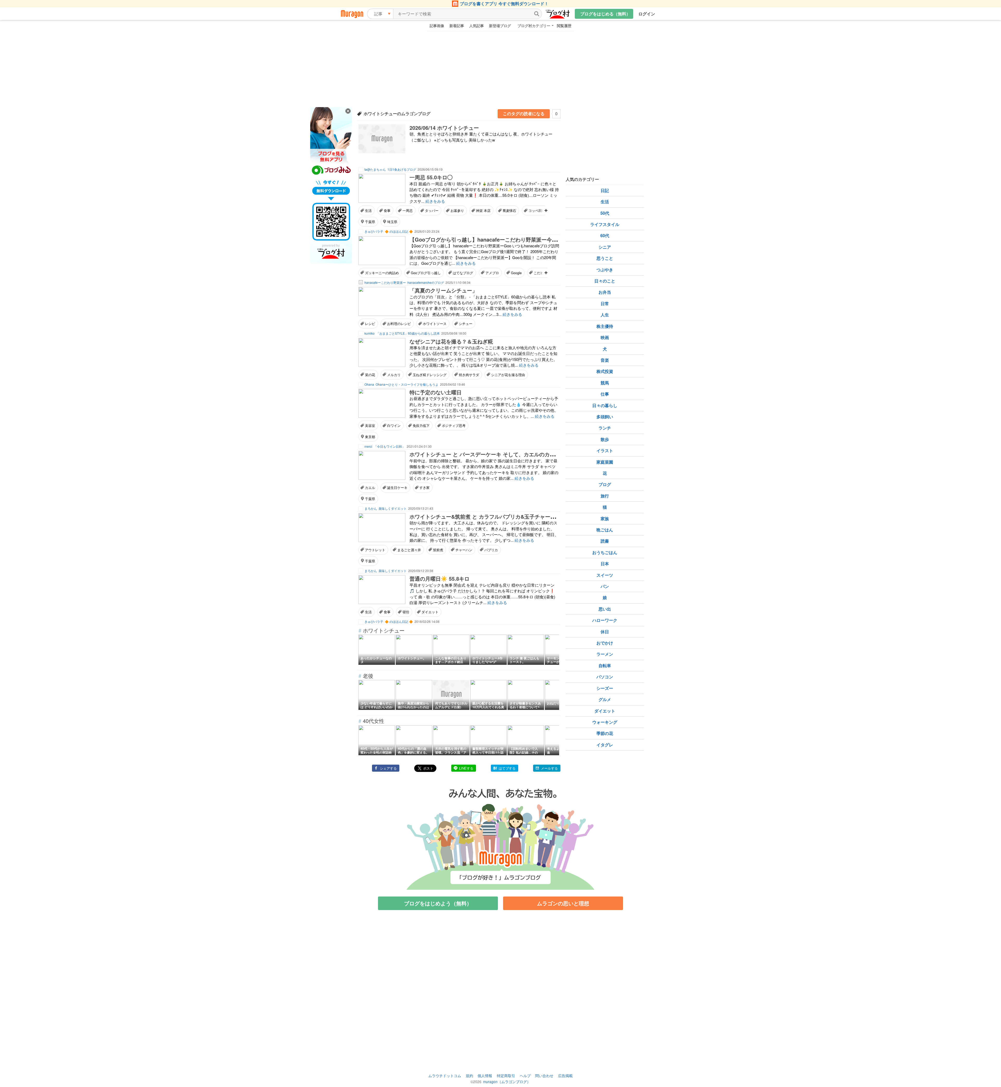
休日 (605, 632)
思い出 (605, 609)
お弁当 (605, 292)
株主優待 (604, 326)
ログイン (646, 14)
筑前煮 (438, 549)
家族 (605, 518)
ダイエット (430, 611)
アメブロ (492, 272)
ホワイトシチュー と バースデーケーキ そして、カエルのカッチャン (490, 454)
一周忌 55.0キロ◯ (431, 177)
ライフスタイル (604, 224)
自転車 (605, 665)
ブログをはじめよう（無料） (438, 903)
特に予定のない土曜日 (436, 392)
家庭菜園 (604, 462)
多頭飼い (604, 417)
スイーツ (604, 575)
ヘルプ (525, 1075)
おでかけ (604, 643)
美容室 (370, 425)
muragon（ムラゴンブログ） (506, 1081)
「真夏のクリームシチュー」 (443, 290)
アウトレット (375, 549)
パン (605, 586)
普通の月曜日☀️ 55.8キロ (439, 578)
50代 (604, 213)
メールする (549, 768)
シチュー (465, 323)
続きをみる (435, 201)
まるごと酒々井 (409, 549)
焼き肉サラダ (469, 374)
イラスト (604, 450)
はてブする (507, 768)
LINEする (466, 768)
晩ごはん (604, 530)
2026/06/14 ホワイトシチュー (444, 127)
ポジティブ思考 (454, 425)
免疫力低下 (421, 425)
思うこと (604, 258)
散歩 (605, 439)
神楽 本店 (483, 210)
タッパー (431, 210)
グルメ (605, 699)
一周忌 (407, 210)
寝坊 (405, 611)
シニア (605, 247)
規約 (469, 1075)
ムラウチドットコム (444, 1075)
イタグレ (604, 745)
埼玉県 (392, 221)
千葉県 (370, 221)
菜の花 (370, 374)
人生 (605, 315)
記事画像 (437, 25)
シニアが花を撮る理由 (508, 374)
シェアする (388, 768)
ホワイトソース (435, 323)
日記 (605, 190)
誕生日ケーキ (397, 487)
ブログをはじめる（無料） (605, 14)
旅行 (605, 496)
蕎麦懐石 (509, 210)
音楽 (605, 360)
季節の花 (604, 733)
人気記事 (476, 25)
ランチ (605, 428)
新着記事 (456, 25)
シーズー (604, 688)
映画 (605, 337)
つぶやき (604, 270)
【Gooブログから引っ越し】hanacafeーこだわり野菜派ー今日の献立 (491, 239)
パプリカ (491, 549)
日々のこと (604, 281)
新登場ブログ (500, 25)
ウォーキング (604, 722)
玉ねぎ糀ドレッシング (430, 374)
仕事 (605, 394)
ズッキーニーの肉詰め (382, 272)
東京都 (370, 436)
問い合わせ (544, 1075)
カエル (370, 487)
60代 (604, 235)
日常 (605, 303)
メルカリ (394, 374)
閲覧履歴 (564, 25)
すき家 (424, 487)
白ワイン (394, 425)
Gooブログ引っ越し (426, 272)
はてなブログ (463, 272)
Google (516, 272)
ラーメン (604, 654)
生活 (368, 210)
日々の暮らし (604, 405)
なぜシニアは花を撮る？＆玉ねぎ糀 (451, 341)
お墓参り (457, 210)
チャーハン (463, 549)
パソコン (604, 677)
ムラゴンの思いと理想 (563, 903)
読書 (605, 541)
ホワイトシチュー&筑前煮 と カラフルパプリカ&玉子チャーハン (485, 516)
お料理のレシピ (399, 323)
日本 (605, 564)
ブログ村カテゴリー (533, 25)
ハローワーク (604, 620)
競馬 (605, 383)
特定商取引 (506, 1075)
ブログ (605, 484)
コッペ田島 (536, 210)
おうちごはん (604, 552)
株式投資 (604, 371)
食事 (387, 210)
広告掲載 (565, 1075)
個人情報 (485, 1075)
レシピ (370, 323)
